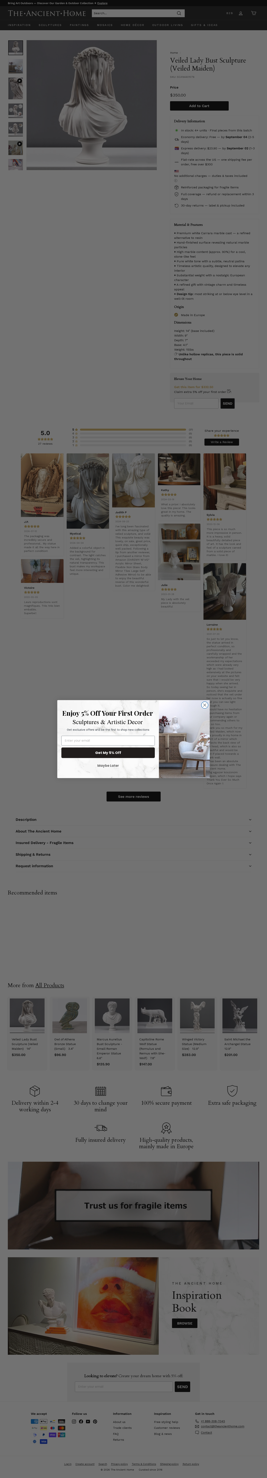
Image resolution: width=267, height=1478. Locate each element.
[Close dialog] (204, 705)
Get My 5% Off (108, 752)
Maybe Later (108, 765)
